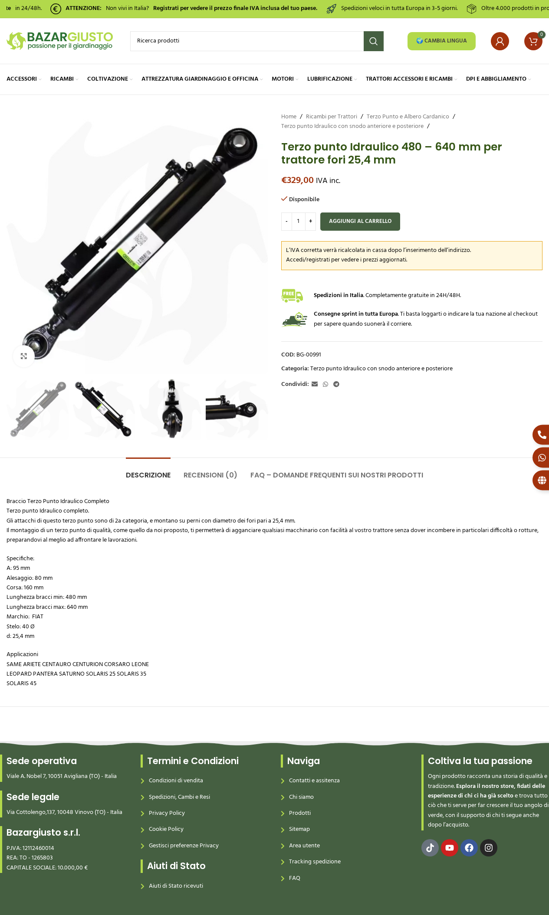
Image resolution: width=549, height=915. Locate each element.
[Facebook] (469, 847)
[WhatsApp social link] (325, 385)
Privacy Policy (167, 813)
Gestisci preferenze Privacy (184, 846)
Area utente (304, 846)
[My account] (500, 41)
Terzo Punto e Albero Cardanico (408, 117)
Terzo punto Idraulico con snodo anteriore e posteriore (352, 126)
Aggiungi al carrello (360, 221)
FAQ (294, 878)
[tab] (148, 471)
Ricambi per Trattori (331, 117)
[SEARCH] (374, 41)
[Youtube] (449, 847)
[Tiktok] (430, 847)
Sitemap (299, 829)
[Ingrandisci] (24, 356)
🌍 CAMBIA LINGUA (441, 41)
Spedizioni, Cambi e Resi (179, 797)
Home (288, 117)
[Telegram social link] (336, 385)
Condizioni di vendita (176, 781)
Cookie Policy (166, 829)
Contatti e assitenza (314, 781)
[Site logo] (60, 41)
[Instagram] (488, 847)
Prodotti (300, 813)
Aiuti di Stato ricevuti (176, 886)
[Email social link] (314, 385)
